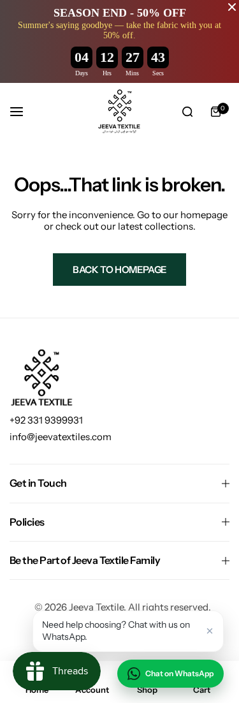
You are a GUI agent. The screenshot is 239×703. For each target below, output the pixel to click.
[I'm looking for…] (187, 112)
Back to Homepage (119, 269)
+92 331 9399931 (46, 420)
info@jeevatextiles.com (61, 437)
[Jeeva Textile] (119, 111)
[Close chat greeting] (210, 631)
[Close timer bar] (232, 7)
